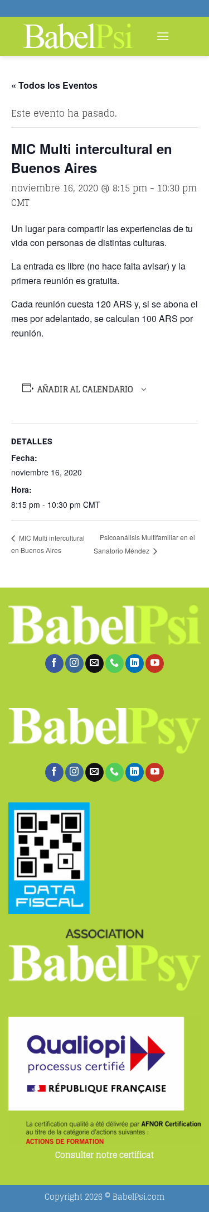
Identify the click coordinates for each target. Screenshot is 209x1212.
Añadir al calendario (85, 389)
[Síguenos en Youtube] (154, 663)
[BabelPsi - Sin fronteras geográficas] (78, 36)
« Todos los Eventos (54, 85)
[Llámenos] (114, 663)
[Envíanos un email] (94, 663)
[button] (162, 36)
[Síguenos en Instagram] (74, 663)
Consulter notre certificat (104, 1156)
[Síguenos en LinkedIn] (134, 663)
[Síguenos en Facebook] (54, 663)
